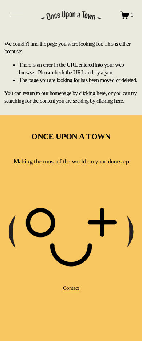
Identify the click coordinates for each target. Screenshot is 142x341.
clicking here (92, 93)
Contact (71, 288)
